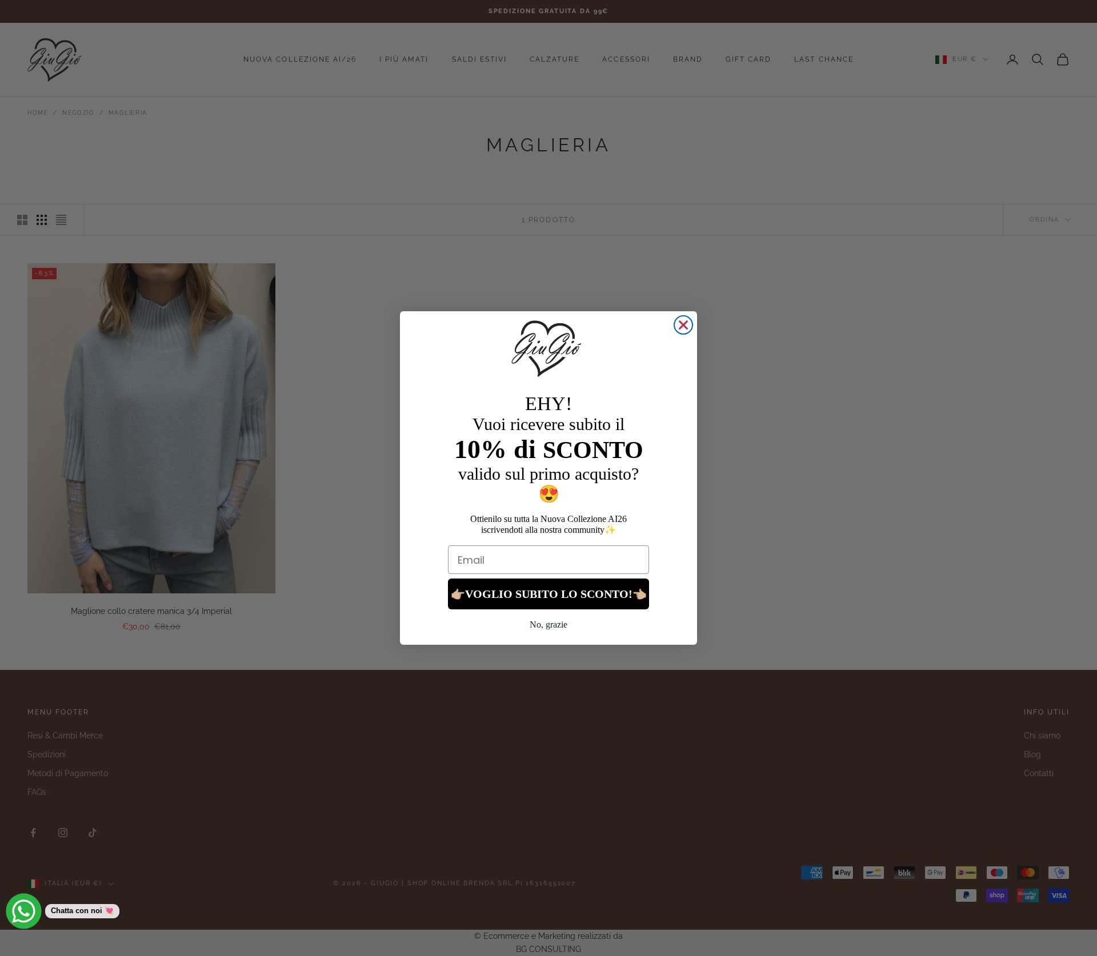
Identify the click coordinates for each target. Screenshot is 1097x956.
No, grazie (548, 624)
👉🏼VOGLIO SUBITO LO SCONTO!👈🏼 (549, 594)
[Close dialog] (683, 325)
